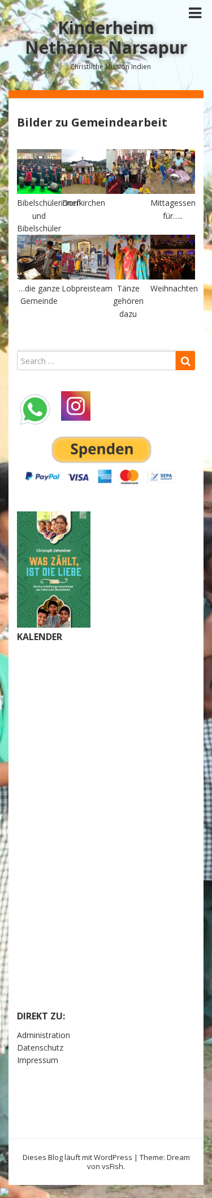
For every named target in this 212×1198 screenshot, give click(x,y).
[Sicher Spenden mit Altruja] (4, 1191)
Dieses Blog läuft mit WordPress (77, 1157)
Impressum (37, 1060)
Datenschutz (40, 1047)
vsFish (112, 1166)
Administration (43, 1035)
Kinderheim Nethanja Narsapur (106, 37)
